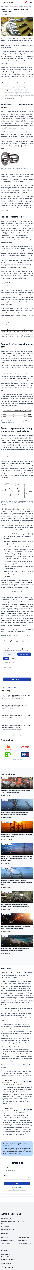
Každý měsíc (24, 654)
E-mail (6, 1168)
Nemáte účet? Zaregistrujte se (17, 1190)
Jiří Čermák (4, 14)
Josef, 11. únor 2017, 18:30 (18, 1084)
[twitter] (11, 641)
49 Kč (6, 659)
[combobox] (17, 690)
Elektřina (6, 6)
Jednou (10, 654)
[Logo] (9, 2)
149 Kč (20, 659)
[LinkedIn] (9, 1267)
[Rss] (13, 1267)
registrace (19, 1151)
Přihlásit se (17, 1183)
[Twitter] (6, 1267)
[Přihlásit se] (31, 2)
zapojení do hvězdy (8, 201)
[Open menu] (1, 2)
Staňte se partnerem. (17, 759)
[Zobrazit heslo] (28, 1178)
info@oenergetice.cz (7, 1229)
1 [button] (13, 735)
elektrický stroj (12, 687)
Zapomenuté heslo (17, 1188)
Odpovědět (29, 972)
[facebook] (5, 641)
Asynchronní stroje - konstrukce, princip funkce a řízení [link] (21, 6)
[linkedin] (17, 641)
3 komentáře (26, 16)
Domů (2, 6)
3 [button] (20, 735)
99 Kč (12, 659)
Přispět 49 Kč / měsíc (17, 679)
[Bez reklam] (26, 2)
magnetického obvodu (16, 128)
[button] (10, 159)
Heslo (5, 1175)
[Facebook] (3, 1267)
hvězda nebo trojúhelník (10, 443)
